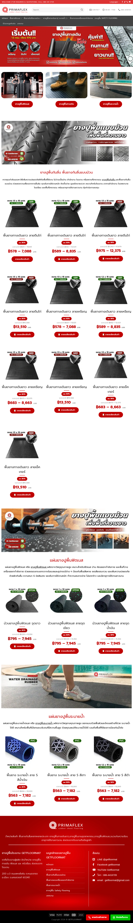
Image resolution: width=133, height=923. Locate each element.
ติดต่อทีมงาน (122, 917)
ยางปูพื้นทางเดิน (66, 104)
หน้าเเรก (5, 18)
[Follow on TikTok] (125, 2)
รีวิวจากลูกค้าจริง (9, 23)
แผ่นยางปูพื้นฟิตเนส (66, 560)
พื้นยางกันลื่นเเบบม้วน (32, 18)
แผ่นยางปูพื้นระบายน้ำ (66, 717)
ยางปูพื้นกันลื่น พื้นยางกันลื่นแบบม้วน (66, 172)
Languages (114, 2)
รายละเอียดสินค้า (22, 259)
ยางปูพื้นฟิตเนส (22, 104)
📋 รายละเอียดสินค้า (66, 259)
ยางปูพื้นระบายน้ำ (110, 104)
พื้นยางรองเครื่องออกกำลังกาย (81, 18)
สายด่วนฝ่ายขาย (99, 917)
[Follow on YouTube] (130, 2)
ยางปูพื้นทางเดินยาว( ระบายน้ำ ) (54, 18)
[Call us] (127, 2)
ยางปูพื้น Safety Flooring (106, 18)
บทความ (20, 23)
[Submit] (82, 10)
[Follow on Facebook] (122, 2)
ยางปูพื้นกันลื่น (109, 179)
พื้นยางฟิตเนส (15, 18)
